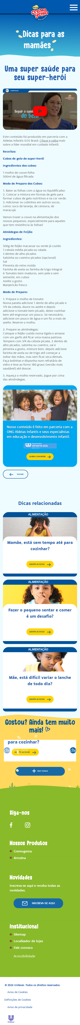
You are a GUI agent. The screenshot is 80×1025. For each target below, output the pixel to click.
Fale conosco (23, 948)
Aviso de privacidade (19, 1007)
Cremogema (23, 851)
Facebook (12, 825)
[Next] (73, 750)
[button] (40, 111)
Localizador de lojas (28, 941)
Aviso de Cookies (17, 992)
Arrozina (20, 858)
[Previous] (7, 750)
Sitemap (20, 934)
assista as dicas (41, 564)
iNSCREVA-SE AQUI (43, 903)
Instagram (27, 825)
